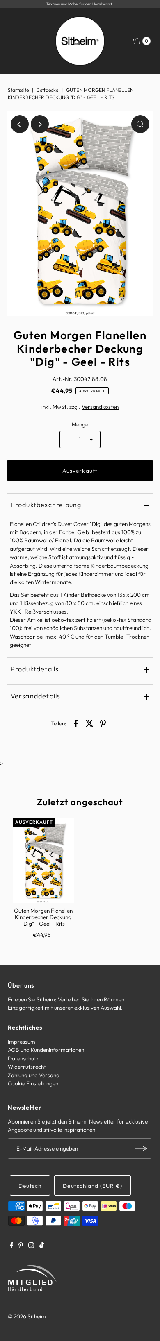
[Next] (40, 124)
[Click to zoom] (140, 124)
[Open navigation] (13, 41)
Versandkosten (100, 406)
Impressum (21, 1041)
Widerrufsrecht (27, 1066)
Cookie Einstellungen (33, 1083)
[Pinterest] (20, 1246)
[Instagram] (31, 1246)
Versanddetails (36, 696)
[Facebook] (11, 1246)
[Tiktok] (41, 1246)
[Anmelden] (141, 1148)
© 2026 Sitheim (27, 1316)
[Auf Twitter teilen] (89, 722)
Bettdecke (47, 90)
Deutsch (29, 1185)
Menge (80, 424)
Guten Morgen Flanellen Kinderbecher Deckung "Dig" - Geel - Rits (43, 917)
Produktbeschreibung (46, 505)
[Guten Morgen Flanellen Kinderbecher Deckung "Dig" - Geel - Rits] (43, 860)
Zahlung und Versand (33, 1075)
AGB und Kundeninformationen (46, 1049)
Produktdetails (35, 669)
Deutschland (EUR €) (92, 1185)
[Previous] (20, 124)
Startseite (18, 90)
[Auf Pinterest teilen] (103, 722)
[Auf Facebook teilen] (76, 722)
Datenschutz (23, 1058)
